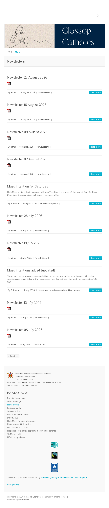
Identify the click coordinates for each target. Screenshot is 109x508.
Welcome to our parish (18, 414)
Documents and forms (18, 427)
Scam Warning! (14, 401)
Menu (17, 52)
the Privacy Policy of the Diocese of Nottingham (63, 477)
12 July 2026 (29, 290)
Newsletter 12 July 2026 (24, 302)
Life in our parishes (16, 437)
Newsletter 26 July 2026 (24, 216)
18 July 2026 (25, 257)
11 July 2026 (25, 317)
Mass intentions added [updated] (31, 270)
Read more (95, 92)
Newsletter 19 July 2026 (24, 243)
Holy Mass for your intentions (21, 420)
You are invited (14, 411)
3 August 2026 (26, 173)
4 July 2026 (24, 344)
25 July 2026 (25, 230)
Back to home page (16, 398)
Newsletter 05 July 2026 (24, 330)
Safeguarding (13, 484)
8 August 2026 (26, 146)
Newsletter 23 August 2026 (27, 77)
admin (13, 92)
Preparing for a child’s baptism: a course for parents (31, 430)
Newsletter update (49, 203)
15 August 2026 (27, 119)
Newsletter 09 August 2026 (27, 132)
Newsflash (43, 290)
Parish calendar (14, 407)
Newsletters (44, 92)
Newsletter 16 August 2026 (26, 105)
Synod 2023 (12, 417)
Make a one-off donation (19, 424)
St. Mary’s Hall (14, 434)
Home (9, 52)
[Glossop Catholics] (54, 25)
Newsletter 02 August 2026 (27, 159)
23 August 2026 (27, 92)
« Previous (13, 356)
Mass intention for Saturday (27, 186)
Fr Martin (15, 203)
